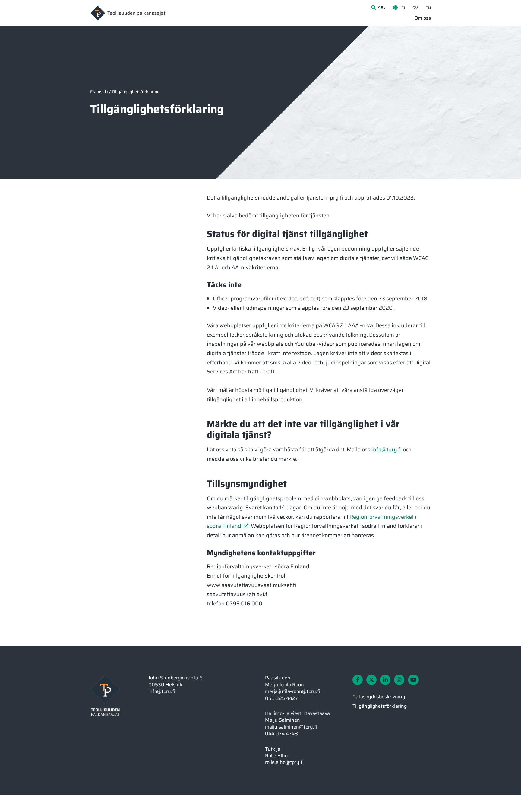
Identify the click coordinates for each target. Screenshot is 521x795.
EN (428, 8)
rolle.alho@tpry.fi (284, 762)
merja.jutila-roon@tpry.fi (292, 691)
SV (415, 8)
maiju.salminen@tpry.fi (291, 727)
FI (403, 8)
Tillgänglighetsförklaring (379, 706)
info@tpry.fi (386, 449)
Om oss (423, 18)
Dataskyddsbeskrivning (378, 696)
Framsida (99, 91)
